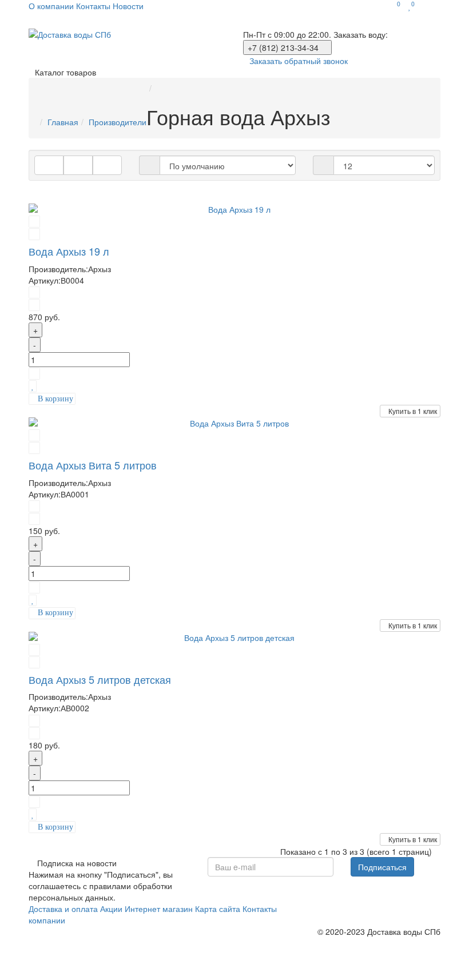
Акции (111, 908)
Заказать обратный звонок (298, 60)
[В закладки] (33, 385)
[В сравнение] (34, 373)
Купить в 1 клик (412, 411)
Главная (62, 122)
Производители (117, 122)
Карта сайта (217, 908)
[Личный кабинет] (430, 5)
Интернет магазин (159, 908)
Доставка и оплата (63, 908)
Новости (128, 5)
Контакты (93, 5)
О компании (51, 5)
